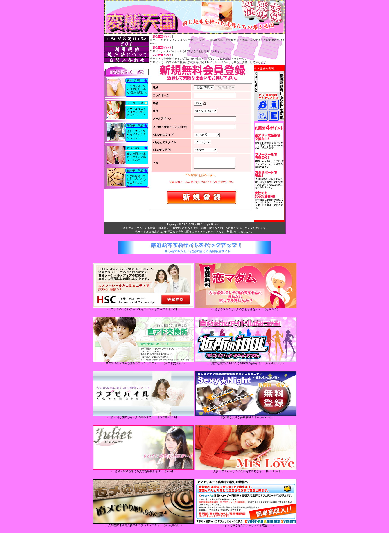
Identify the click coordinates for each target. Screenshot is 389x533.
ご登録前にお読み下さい (200, 175)
